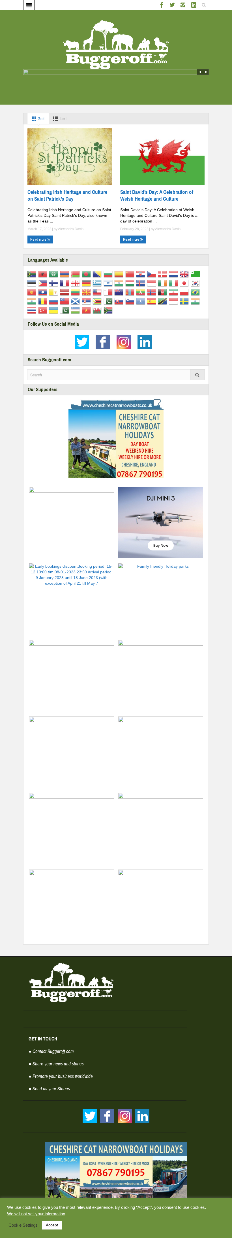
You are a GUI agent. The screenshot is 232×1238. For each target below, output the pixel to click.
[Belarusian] (76, 274)
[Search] (197, 374)
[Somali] (141, 301)
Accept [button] (52, 1225)
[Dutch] (174, 274)
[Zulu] (109, 310)
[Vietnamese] (87, 310)
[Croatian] (141, 274)
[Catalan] (119, 274)
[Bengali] (87, 274)
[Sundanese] (174, 301)
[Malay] (98, 292)
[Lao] (43, 292)
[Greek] (98, 283)
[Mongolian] (130, 292)
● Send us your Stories (49, 1089)
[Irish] (163, 283)
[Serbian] (87, 301)
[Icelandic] (141, 283)
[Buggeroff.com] (116, 44)
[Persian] (174, 292)
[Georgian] (76, 283)
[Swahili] (163, 301)
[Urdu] (65, 310)
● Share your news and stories (56, 1064)
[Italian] (174, 283)
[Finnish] (54, 283)
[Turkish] (43, 310)
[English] (185, 274)
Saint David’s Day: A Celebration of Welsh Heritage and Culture (156, 195)
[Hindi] (119, 283)
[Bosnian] (98, 274)
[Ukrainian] (54, 310)
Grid (40, 119)
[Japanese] (185, 283)
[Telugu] (196, 301)
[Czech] (152, 274)
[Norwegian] (152, 292)
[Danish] (163, 274)
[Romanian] (43, 301)
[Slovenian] (130, 301)
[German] (87, 283)
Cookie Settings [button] (23, 1225)
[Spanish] (152, 301)
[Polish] (185, 292)
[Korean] (196, 283)
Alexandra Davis (70, 229)
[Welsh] (98, 310)
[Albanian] (43, 274)
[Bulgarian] (109, 274)
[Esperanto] (196, 274)
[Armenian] (65, 274)
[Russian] (54, 301)
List (63, 119)
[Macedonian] (87, 292)
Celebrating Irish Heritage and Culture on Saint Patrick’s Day (67, 195)
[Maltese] (109, 292)
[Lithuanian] (76, 292)
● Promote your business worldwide (61, 1076)
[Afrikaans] (32, 274)
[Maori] (119, 292)
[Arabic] (54, 274)
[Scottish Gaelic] (76, 301)
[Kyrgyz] (32, 292)
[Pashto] (163, 292)
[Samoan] (65, 301)
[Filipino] (43, 283)
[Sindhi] (109, 301)
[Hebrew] (109, 283)
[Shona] (98, 301)
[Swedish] (185, 301)
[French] (65, 283)
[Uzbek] (76, 310)
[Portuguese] (196, 292)
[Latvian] (65, 292)
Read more (38, 239)
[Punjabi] (32, 301)
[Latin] (54, 292)
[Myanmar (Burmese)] (141, 292)
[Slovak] (119, 301)
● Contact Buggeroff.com (51, 1051)
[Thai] (32, 310)
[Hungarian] (130, 283)
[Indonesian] (152, 283)
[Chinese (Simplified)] (130, 274)
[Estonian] (32, 283)
